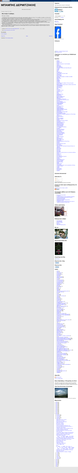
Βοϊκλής (58, 307)
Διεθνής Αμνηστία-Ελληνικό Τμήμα (62, 111)
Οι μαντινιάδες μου (60, 345)
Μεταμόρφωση (59, 140)
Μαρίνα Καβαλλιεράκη (60, 139)
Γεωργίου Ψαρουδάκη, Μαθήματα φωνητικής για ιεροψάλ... (65, 438)
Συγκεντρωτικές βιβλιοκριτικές (61, 359)
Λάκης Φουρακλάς (60, 134)
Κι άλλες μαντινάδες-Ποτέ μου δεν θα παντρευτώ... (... (64, 426)
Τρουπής (58, 368)
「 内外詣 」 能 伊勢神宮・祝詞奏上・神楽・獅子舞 (64, 436)
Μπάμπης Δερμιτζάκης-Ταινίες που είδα (63, 339)
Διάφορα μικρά (59, 310)
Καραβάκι (58, 128)
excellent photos (59, 72)
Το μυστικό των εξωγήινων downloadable (63, 364)
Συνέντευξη (58, 361)
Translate (62, 17)
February (58, 457)
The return (58, 89)
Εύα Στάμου (58, 121)
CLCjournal (58, 273)
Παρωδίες (58, 351)
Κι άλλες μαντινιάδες (60, 326)
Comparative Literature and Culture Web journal (64, 67)
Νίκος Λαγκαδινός (59, 145)
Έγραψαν (58, 312)
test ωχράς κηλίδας (60, 291)
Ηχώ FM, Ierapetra (60, 222)
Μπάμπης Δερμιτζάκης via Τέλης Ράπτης (63, 141)
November (58, 415)
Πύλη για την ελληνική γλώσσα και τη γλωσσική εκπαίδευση (66, 152)
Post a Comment (4, 33)
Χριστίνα (58, 170)
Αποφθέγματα (59, 302)
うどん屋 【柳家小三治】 (60, 444)
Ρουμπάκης (58, 158)
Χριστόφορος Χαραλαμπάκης (61, 370)
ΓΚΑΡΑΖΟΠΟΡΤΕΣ (60, 103)
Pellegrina (58, 80)
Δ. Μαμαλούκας (59, 104)
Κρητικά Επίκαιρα (59, 131)
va (57, 293)
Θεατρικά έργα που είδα (60, 320)
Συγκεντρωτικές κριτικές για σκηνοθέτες (63, 360)
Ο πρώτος (58, 343)
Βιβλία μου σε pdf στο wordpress (62, 306)
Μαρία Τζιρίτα (59, 138)
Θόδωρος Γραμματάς (60, 125)
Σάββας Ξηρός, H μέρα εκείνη (61, 443)
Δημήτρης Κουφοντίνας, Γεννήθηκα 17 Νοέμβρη (63, 451)
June (57, 453)
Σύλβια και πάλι (59, 163)
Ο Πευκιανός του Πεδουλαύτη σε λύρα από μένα (63, 439)
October (58, 416)
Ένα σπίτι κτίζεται (59, 316)
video (57, 296)
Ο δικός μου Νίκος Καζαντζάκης (62, 341)
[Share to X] (22, 28)
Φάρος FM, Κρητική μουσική (61, 224)
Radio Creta (58, 223)
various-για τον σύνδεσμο (61, 295)
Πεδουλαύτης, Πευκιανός (60, 450)
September (58, 417)
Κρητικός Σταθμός (59, 329)
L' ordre (58, 278)
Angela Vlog (59, 65)
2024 (57, 404)
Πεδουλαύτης (59, 352)
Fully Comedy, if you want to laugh (62, 73)
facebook (58, 275)
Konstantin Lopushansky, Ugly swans (62, 429)
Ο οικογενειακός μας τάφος (61, 342)
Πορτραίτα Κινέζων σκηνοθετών (62, 354)
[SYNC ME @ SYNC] (58, 52)
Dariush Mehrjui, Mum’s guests (61, 440)
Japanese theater (59, 276)
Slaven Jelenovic (59, 87)
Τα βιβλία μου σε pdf (60, 363)
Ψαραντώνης (59, 371)
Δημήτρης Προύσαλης (60, 110)
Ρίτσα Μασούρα (59, 157)
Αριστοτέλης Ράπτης (60, 94)
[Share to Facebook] (23, 28)
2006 (57, 466)
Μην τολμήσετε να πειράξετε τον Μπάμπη (63, 335)
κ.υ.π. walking (59, 127)
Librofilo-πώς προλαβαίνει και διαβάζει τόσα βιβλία (64, 76)
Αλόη (57, 92)
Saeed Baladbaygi (59, 85)
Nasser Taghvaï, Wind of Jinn (60, 435)
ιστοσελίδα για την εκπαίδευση (61, 126)
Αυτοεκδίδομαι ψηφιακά (60, 303)
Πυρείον (58, 153)
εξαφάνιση (58, 317)
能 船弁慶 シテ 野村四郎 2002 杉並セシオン (64, 446)
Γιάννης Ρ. (58, 100)
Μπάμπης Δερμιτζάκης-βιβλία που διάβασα (63, 338)
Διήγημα (58, 311)
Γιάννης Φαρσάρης (60, 101)
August (58, 418)
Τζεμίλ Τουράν (59, 164)
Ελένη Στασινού (59, 115)
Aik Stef (58, 61)
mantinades (58, 283)
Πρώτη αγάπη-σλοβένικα (61, 357)
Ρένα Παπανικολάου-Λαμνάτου (62, 156)
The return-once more (60, 90)
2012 (57, 460)
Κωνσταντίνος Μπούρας (60, 132)
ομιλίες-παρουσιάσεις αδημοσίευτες (62, 348)
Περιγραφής (58, 151)
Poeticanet (58, 82)
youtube (58, 297)
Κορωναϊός (58, 327)
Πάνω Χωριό (59, 149)
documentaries (59, 274)
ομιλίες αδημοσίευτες (60, 347)
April (57, 455)
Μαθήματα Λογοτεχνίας (60, 330)
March (58, 456)
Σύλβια (58, 162)
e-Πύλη (58, 70)
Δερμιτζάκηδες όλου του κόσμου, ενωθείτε (61, 187)
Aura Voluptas (59, 66)
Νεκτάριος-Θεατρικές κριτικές (61, 143)
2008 (57, 464)
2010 (57, 462)
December (58, 414)
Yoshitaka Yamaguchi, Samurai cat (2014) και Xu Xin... (64, 428)
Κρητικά (58, 328)
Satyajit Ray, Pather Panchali (60, 427)
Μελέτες (58, 333)
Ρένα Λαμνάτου (59, 155)
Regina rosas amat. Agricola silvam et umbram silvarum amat (66, 84)
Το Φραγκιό (58, 195)
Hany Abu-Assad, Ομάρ (60, 424)
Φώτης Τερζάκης (59, 169)
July (57, 452)
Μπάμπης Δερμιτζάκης (18, 5)
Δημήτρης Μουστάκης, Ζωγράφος (62, 109)
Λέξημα (58, 135)
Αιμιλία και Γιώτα (59, 91)
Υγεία (58, 369)
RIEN (57, 289)
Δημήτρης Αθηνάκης (60, 107)
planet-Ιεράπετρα (59, 221)
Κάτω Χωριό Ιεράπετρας (60, 129)
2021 (57, 407)
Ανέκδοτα (58, 299)
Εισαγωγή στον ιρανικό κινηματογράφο (63, 314)
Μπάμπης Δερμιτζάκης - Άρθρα (61, 337)
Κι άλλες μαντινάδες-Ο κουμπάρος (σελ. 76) (63, 425)
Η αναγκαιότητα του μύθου (61, 198)
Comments (57, 180)
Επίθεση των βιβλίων (60, 118)
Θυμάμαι (58, 321)
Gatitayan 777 (59, 74)
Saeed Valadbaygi (59, 86)
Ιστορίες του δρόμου (60, 323)
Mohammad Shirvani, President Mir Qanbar (63, 434)
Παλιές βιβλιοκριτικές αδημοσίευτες (62, 349)
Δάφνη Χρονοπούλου (60, 106)
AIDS (57, 271)
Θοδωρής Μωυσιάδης (60, 124)
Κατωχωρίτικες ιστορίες (60, 325)
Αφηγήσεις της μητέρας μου (61, 304)
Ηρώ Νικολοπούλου (60, 122)
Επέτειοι (58, 318)
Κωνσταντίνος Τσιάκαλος (61, 133)
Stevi (57, 88)
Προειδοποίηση (59, 356)
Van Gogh (58, 294)
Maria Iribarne (59, 78)
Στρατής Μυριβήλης (60, 358)
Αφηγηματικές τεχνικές (60, 200)
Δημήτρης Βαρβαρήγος (60, 108)
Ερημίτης (58, 119)
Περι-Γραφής (59, 150)
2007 (57, 465)
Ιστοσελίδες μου (59, 324)
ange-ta (58, 64)
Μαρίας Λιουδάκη (59, 332)
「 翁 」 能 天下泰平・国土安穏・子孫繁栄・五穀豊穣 (65, 447)
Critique (58, 69)
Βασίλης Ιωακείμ (59, 95)
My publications (59, 286)
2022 (57, 406)
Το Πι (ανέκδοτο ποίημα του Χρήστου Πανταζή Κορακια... (65, 432)
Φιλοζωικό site (59, 168)
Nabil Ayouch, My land (59, 422)
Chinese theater (59, 272)
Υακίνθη (58, 167)
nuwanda (58, 79)
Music (58, 285)
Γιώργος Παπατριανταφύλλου (61, 102)
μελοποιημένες (59, 334)
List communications (60, 280)
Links (57, 279)
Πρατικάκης (58, 355)
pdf (57, 287)
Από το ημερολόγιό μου (60, 301)
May (57, 454)
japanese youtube (59, 277)
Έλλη (57, 117)
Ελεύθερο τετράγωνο (60, 116)
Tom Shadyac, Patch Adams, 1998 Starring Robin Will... (65, 437)
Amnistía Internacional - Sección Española (63, 63)
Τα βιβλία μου (59, 362)
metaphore (58, 284)
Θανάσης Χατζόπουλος (60, 123)
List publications (59, 282)
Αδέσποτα (58, 298)
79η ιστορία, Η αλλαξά (59, 442)
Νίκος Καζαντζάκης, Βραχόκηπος (61, 421)
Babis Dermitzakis (58, 377)
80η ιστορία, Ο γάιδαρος (60, 423)
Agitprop (58, 60)
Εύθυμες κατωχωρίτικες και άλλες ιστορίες (63, 319)
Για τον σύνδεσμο (59, 308)
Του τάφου (58, 367)
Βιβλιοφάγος (59, 98)
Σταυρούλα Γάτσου (60, 161)
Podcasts (58, 288)
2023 (57, 405)
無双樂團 (58, 372)
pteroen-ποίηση (59, 83)
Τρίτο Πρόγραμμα (59, 220)
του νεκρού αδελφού (60, 366)
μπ (57, 336)
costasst (58, 68)
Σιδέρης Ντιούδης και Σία (60, 159)
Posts (57, 178)
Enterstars (58, 71)
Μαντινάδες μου (59, 331)
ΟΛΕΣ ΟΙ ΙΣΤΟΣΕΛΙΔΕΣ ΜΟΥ (61, 346)
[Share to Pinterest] (24, 28)
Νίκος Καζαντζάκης (60, 340)
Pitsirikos (58, 81)
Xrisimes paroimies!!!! (59, 441)
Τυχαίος (58, 166)
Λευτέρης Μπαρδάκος (60, 136)
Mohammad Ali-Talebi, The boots (61, 419)
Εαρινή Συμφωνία (59, 112)
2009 (57, 463)
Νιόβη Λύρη (58, 147)
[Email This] (20, 28)
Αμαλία (58, 93)
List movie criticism (60, 281)
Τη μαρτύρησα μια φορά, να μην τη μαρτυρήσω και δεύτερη (66, 165)
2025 (57, 403)
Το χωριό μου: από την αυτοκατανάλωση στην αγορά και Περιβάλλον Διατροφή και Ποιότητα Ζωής (65, 202)
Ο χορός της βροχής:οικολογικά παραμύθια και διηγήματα (66, 196)
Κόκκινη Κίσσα (59, 130)
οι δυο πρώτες (59, 344)
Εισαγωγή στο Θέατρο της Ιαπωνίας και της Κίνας (64, 197)
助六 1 (57, 445)
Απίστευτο (58, 300)
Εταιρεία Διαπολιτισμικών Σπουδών (62, 120)
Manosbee (58, 77)
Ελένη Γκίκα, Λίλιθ (59, 431)
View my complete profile (58, 378)
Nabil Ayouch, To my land (60, 420)
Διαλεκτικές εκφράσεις (60, 309)
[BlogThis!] (21, 28)
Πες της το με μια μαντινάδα (61, 353)
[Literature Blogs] (56, 21)
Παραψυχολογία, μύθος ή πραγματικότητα (63, 199)
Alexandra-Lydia (59, 62)
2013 (57, 459)
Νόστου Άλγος (59, 148)
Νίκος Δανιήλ (59, 144)
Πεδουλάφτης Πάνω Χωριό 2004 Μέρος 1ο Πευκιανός (64, 449)
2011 (57, 461)
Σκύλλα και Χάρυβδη (60, 160)
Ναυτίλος (58, 142)
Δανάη (58, 105)
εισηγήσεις (58, 315)
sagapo (58, 290)
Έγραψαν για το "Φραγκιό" (61, 313)
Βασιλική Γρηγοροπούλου (61, 96)
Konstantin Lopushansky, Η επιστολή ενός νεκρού (64, 430)
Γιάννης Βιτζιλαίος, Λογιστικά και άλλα (63, 99)
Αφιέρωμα (58, 305)
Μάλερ (58, 137)
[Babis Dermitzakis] (58, 38)
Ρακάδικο (58, 154)
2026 (57, 402)
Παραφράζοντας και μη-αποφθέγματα (62, 350)
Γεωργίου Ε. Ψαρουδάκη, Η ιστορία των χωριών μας (64, 433)
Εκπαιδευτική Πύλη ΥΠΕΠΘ (61, 113)
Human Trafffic (59, 75)
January (58, 458)
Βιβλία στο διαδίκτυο (60, 97)
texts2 (58, 292)
